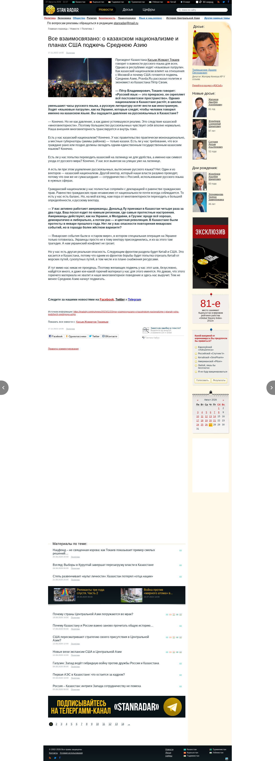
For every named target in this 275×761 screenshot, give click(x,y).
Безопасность (107, 18)
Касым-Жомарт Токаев (163, 59)
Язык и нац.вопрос (150, 18)
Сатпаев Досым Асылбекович (216, 144)
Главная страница (58, 29)
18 (202, 420)
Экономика (64, 18)
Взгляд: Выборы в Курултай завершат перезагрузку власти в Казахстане (103, 564)
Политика (50, 18)
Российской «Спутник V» (211, 353)
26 (206, 424)
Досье (168, 752)
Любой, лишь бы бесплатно (207, 366)
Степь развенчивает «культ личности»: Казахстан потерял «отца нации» (103, 576)
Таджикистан (117, 2)
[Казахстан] (80, 52)
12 (110, 724)
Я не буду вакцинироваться (212, 371)
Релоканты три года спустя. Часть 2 (90, 591)
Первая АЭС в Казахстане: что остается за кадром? (89, 674)
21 (214, 420)
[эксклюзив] (210, 287)
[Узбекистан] (94, 52)
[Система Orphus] (162, 339)
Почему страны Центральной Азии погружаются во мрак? (93, 614)
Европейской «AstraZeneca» (206, 348)
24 (197, 424)
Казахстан (80, 2)
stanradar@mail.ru (126, 23)
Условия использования (71, 753)
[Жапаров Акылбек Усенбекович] (200, 116)
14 (122, 724)
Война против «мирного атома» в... (158, 591)
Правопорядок (127, 18)
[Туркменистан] (90, 52)
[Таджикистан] (87, 52)
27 (210, 424)
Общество (79, 18)
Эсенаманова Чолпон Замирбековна (216, 197)
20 (210, 420)
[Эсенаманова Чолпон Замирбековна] (200, 211)
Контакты (53, 753)
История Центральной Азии (183, 18)
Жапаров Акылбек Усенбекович (215, 102)
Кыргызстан (98, 2)
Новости (74, 29)
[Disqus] (116, 399)
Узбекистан (157, 2)
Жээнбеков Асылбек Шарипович (215, 177)
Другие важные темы (217, 18)
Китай (173, 2)
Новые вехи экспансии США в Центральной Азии (87, 651)
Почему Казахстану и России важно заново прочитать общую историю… (103, 625)
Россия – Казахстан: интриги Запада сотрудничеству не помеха (97, 686)
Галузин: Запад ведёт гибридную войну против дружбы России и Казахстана (106, 663)
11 (104, 724)
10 (97, 724)
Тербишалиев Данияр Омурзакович (204, 71)
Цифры (168, 756)
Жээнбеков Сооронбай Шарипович (215, 124)
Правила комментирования (63, 348)
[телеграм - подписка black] (116, 716)
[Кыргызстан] (83, 52)
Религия (92, 18)
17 (197, 420)
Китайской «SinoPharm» (211, 357)
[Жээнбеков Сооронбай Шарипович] (200, 136)
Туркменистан (138, 2)
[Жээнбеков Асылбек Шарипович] (200, 189)
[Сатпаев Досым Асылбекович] (200, 158)
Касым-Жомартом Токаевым (92, 321)
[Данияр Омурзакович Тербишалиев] (205, 48)
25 (202, 424)
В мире (186, 2)
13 (116, 724)
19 (206, 420)
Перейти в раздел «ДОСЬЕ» (207, 85)
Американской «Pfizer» (210, 361)
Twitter (120, 299)
